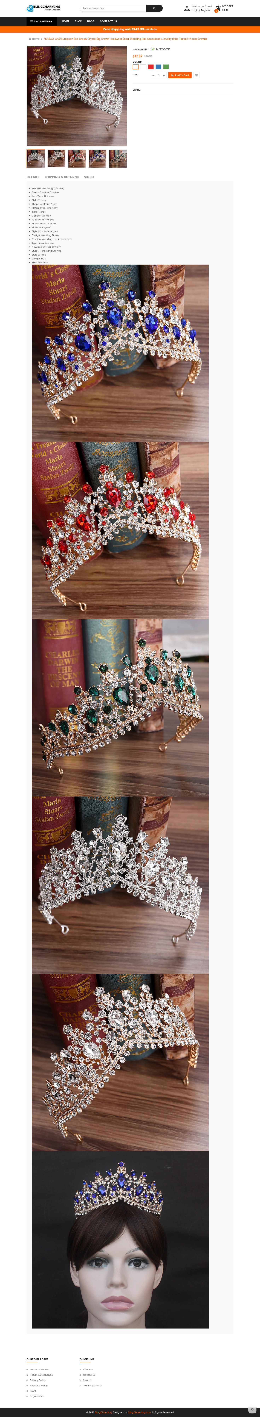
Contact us (89, 1375)
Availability (140, 49)
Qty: (135, 74)
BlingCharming (103, 1412)
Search (87, 1380)
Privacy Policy (38, 1380)
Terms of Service (39, 1369)
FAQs (33, 1391)
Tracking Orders (92, 1385)
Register (206, 10)
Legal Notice (37, 1396)
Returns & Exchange (41, 1375)
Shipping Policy (38, 1385)
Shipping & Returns (62, 177)
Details (33, 177)
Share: (136, 89)
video (89, 177)
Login (195, 10)
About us (88, 1369)
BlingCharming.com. (139, 1412)
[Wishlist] (196, 75)
